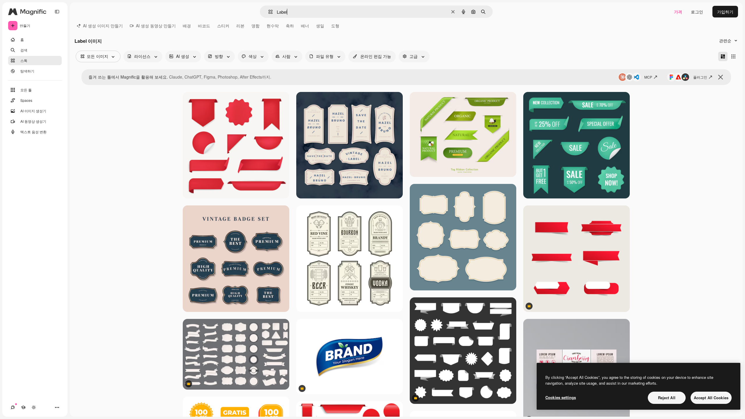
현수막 (273, 26)
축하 (290, 26)
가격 (678, 12)
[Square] (733, 56)
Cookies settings (560, 397)
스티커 (223, 26)
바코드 (204, 26)
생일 (320, 26)
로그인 (697, 12)
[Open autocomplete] (268, 12)
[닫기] (720, 77)
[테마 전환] (33, 407)
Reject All (666, 397)
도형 (335, 26)
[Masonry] (723, 56)
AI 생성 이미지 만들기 (103, 26)
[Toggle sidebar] (57, 11)
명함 (255, 26)
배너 (305, 26)
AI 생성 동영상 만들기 (156, 26)
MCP (648, 76)
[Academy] (23, 407)
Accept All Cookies (711, 397)
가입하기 (725, 12)
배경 (187, 26)
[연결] (12, 407)
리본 (240, 26)
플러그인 (700, 76)
